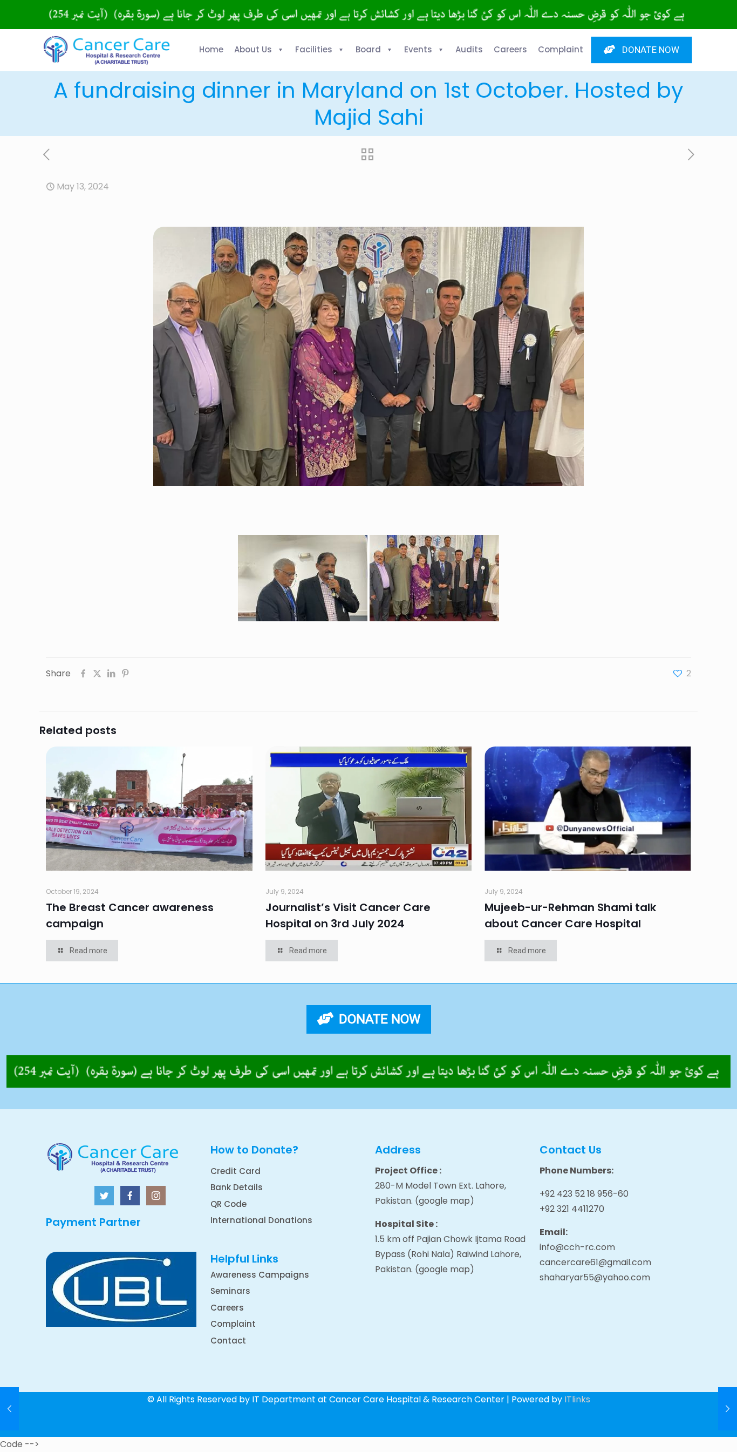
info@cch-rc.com (577, 1247)
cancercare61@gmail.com (595, 1262)
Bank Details (236, 1187)
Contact (228, 1340)
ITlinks (577, 1399)
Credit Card (235, 1171)
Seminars (230, 1291)
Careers (227, 1307)
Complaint (233, 1323)
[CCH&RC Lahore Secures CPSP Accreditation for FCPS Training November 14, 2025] (9, 1408)
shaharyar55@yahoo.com (595, 1277)
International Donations (261, 1220)
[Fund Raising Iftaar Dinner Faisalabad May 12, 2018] (727, 1408)
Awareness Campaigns (259, 1274)
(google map (442, 1201)
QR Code (228, 1204)
